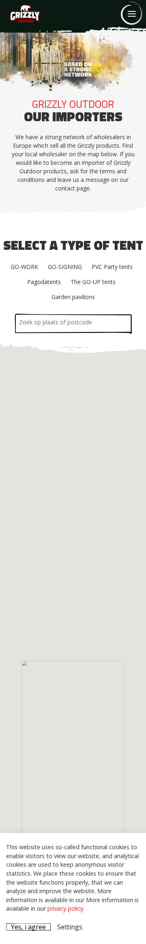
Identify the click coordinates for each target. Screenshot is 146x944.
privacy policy (65, 908)
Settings (69, 926)
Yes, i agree (28, 926)
